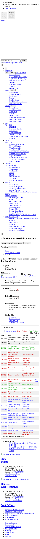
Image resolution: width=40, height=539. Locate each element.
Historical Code (14, 161)
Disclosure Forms (15, 121)
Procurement (9, 525)
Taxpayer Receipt (15, 205)
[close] (2, 234)
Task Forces (13, 178)
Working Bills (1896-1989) (18, 136)
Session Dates (14, 88)
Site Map (8, 530)
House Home (13, 92)
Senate (7, 106)
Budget (7, 194)
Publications (13, 222)
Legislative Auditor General (14, 510)
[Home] (20, 63)
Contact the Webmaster (13, 527)
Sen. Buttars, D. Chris (28, 276)
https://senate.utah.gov (12, 474)
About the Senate (15, 110)
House (7, 90)
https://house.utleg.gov (12, 499)
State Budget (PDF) (16, 198)
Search (4, 13)
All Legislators (10, 73)
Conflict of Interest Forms (18, 102)
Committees (9, 163)
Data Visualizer (14, 207)
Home (7, 251)
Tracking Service (15, 135)
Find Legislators (14, 75)
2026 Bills (12, 127)
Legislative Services (12, 515)
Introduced (13, 290)
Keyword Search (15, 133)
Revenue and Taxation (17, 323)
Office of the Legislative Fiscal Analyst (22, 215)
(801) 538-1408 (18, 472)
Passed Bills (13, 131)
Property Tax (13, 321)
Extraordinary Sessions (17, 117)
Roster (11, 98)
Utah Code (8, 142)
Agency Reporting (15, 228)
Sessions (12, 82)
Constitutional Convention (18, 150)
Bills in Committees (16, 180)
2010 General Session (12, 253)
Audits (7, 182)
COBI (11, 199)
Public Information (11, 519)
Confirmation (13, 171)
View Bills (8, 125)
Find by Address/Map (16, 80)
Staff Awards (9, 517)
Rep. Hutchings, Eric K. (9, 277)
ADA (7, 534)
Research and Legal (11, 217)
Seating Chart (14, 100)
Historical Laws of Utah (17, 154)
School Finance (14, 319)
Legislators (8, 71)
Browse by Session (15, 129)
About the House (15, 94)
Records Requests (11, 523)
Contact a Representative (13, 501)
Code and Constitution (17, 144)
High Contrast (18, 243)
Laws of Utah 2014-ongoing (19, 152)
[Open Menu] (2, 65)
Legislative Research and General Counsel (19, 514)
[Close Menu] (6, 69)
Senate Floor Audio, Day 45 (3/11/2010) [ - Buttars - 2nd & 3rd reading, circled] (23, 449)
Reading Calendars (15, 84)
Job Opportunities (11, 529)
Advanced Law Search (17, 159)
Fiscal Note (13, 298)
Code (7, 140)
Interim (11, 173)
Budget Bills (13, 209)
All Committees (10, 165)
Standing (12, 175)
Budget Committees (16, 211)
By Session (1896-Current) (18, 77)
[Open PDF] (18, 290)
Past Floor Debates (15, 104)
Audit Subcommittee (16, 186)
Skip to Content (10, 8)
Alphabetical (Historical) (17, 79)
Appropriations (14, 167)
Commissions (13, 169)
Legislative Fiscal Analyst (13, 512)
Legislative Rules (15, 156)
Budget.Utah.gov (11, 196)
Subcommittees (14, 177)
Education (12, 317)
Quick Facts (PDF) (15, 201)
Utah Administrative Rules (18, 157)
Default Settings (7, 243)
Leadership (13, 96)
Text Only (27, 243)
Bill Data (12, 138)
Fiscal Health (13, 203)
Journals (12, 86)
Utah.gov (8, 536)
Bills (6, 123)
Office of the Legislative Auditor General (23, 192)
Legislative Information (17, 226)
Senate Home (13, 108)
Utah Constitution (15, 148)
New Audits (13, 184)
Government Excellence (17, 188)
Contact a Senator (11, 476)
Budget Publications (16, 213)
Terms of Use (9, 532)
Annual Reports (14, 190)
